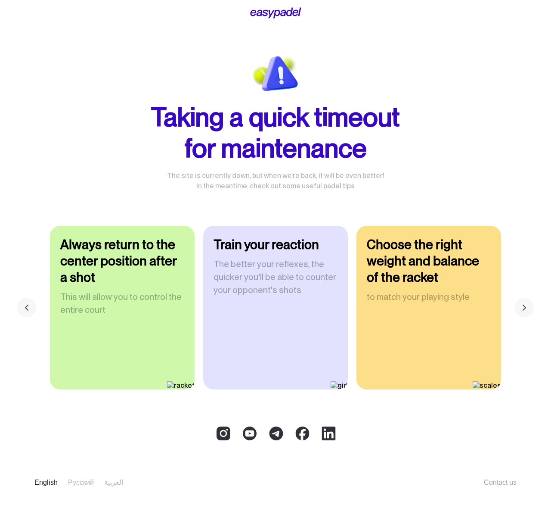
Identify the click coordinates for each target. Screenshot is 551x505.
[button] (524, 307)
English (46, 482)
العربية (113, 482)
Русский (81, 482)
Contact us (500, 482)
